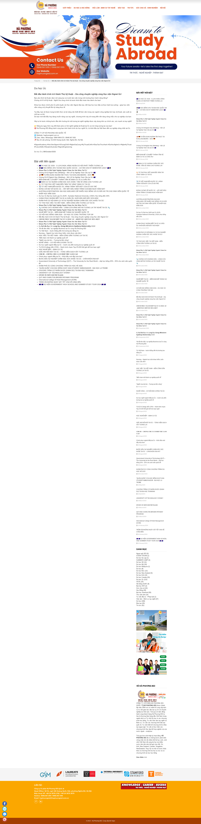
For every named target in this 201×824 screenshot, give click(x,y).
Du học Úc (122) (141, 579)
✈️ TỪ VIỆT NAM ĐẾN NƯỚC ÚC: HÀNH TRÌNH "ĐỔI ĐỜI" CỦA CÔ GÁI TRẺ (68, 186)
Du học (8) (139, 568)
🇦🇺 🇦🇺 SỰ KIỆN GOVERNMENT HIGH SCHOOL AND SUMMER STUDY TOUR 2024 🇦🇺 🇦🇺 (72, 284)
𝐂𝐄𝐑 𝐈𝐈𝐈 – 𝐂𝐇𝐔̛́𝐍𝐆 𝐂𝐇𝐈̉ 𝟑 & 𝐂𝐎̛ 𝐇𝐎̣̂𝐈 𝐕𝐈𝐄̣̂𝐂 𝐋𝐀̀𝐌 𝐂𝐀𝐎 (58, 254)
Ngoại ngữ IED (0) (142, 553)
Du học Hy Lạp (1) (142, 557)
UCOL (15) (139, 581)
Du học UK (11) (141, 562)
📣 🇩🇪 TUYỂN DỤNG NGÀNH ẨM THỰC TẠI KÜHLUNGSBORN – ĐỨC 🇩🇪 (66, 174)
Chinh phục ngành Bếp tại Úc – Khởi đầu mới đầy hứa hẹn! (60, 256)
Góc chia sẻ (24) (141, 588)
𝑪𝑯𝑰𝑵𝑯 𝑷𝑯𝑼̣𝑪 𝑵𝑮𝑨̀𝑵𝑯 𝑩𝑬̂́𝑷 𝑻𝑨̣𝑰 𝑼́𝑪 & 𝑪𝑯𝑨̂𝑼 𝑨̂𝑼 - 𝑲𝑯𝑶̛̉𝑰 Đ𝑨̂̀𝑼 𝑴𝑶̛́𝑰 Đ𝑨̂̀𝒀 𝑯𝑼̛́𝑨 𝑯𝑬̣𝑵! (69, 219)
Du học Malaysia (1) (143, 566)
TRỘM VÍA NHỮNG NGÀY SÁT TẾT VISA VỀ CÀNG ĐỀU (60, 282)
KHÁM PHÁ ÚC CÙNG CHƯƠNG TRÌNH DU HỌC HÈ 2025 (60, 265)
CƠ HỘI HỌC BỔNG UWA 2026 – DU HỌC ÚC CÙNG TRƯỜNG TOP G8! (66, 214)
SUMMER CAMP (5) (143, 559)
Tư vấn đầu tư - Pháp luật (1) (146, 596)
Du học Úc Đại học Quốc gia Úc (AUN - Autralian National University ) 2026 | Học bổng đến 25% (74, 195)
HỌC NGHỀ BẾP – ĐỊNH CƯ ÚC (51, 249)
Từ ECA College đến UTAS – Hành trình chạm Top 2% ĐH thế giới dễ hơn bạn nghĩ (69, 247)
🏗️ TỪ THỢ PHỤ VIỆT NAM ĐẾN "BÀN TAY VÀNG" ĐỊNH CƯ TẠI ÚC (64, 184)
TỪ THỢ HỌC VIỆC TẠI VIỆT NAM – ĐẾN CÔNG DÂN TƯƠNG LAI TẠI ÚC (67, 202)
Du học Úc (47, 80)
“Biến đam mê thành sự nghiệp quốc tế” (53, 237)
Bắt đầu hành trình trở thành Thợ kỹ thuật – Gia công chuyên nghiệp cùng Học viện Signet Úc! (73, 216)
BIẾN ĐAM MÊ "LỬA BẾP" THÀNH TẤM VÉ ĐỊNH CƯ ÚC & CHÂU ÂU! (64, 179)
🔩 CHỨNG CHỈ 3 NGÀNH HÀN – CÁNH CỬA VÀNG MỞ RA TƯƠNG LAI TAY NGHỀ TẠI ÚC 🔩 (74, 207)
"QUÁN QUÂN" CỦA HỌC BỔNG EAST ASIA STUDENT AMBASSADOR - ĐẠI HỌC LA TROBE (73, 268)
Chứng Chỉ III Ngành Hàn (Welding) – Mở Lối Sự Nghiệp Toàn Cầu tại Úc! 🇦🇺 (67, 172)
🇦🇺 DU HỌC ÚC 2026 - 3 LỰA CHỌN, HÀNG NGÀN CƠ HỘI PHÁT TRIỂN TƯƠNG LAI (71, 165)
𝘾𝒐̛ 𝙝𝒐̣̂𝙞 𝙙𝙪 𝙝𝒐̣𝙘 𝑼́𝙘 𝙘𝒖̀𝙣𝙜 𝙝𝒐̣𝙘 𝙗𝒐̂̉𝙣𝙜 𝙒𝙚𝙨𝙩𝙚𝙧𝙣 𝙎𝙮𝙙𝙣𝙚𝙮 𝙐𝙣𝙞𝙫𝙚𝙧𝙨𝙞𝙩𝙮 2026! (67, 226)
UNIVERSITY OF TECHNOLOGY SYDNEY (54, 272)
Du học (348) (140, 601)
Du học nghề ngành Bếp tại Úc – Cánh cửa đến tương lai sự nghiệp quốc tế (66, 244)
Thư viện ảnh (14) (142, 594)
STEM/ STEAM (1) (142, 555)
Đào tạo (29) (140, 603)
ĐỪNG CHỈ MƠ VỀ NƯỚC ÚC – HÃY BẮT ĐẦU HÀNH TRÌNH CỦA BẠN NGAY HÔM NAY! (72, 188)
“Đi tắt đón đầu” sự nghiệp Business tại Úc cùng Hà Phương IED (62, 228)
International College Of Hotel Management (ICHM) (58, 279)
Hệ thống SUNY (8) (142, 583)
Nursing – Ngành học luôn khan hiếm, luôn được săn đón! (60, 233)
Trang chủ (37, 80)
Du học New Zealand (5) (144, 573)
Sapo (113, 820)
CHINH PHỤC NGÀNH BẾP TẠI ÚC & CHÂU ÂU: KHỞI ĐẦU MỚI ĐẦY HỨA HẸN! (68, 198)
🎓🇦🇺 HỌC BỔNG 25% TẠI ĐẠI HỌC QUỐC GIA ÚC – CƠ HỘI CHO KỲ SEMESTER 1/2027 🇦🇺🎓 (75, 168)
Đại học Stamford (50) (143, 592)
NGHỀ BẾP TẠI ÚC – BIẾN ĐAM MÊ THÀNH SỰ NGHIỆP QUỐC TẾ (64, 212)
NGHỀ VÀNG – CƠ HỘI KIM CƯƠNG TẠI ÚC (55, 242)
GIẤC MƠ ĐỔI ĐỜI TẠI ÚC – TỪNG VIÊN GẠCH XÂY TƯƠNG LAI (63, 251)
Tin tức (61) (140, 605)
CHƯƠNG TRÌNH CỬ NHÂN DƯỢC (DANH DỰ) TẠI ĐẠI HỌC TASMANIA (66, 270)
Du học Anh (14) (141, 575)
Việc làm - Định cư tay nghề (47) (147, 598)
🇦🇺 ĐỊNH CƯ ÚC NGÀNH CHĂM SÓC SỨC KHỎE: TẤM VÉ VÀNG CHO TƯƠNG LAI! (70, 181)
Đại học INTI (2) (141, 585)
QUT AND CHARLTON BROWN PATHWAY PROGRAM (59, 277)
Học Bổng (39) (141, 590)
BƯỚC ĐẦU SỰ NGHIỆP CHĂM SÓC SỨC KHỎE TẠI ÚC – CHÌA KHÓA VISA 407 (69, 258)
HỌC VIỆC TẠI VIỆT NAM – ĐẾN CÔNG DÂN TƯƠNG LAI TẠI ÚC (63, 235)
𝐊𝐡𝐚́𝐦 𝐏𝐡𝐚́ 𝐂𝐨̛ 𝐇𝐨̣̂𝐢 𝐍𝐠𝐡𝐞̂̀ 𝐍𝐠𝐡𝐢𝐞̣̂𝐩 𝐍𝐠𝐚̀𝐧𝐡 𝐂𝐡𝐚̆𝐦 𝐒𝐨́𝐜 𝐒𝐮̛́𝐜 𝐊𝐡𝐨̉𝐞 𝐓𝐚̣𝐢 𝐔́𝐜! (63, 170)
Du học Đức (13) (141, 570)
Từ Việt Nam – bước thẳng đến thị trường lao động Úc (59, 230)
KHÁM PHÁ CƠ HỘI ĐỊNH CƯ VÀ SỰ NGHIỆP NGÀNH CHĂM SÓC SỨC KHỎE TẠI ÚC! (71, 200)
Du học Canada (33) (143, 577)
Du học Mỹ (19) (141, 564)
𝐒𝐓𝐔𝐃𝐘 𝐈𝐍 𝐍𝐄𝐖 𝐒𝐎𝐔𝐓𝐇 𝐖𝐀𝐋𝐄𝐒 (51, 275)
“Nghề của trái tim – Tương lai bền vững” (54, 240)
